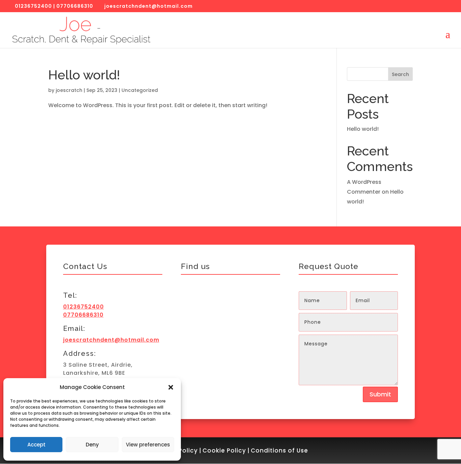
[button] (170, 387)
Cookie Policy (224, 450)
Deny (92, 444)
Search (400, 74)
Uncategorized (139, 90)
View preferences (148, 444)
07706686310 (74, 6)
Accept (36, 444)
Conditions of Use (279, 450)
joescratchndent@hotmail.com (111, 340)
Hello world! (84, 74)
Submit (380, 394)
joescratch (69, 90)
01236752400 (33, 6)
